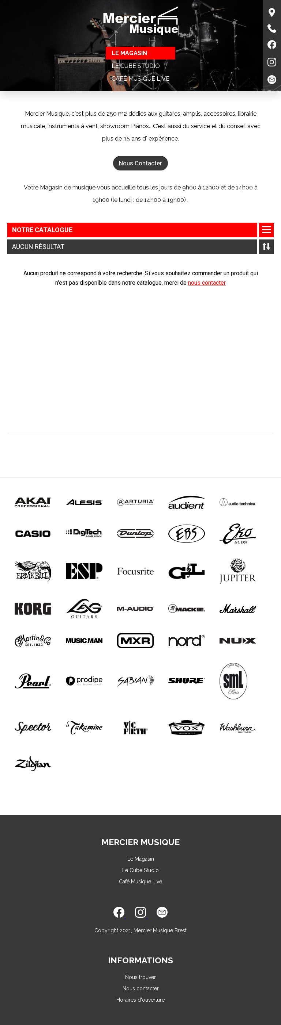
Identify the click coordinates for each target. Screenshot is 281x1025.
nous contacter (207, 282)
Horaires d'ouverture (140, 1000)
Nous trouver (140, 977)
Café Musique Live (140, 78)
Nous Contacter (140, 163)
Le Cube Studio (136, 65)
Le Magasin (129, 53)
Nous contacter (141, 988)
